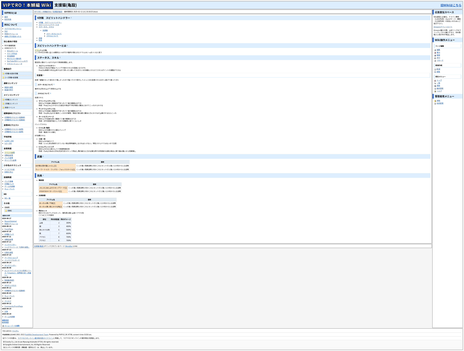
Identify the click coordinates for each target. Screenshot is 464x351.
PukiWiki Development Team (36, 334)
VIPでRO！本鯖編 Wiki (27, 5)
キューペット (9, 189)
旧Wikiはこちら (451, 5)
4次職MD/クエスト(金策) (13, 129)
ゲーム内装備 (9, 186)
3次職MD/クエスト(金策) (13, 131)
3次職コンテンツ (11, 103)
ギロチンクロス (10, 285)
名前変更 (440, 103)
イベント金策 (9, 152)
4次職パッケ (9, 184)
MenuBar (68, 246)
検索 (438, 85)
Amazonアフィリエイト (443, 27)
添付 (438, 57)
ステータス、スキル (46, 27)
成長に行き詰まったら (12, 36)
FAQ (6, 31)
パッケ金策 (8, 157)
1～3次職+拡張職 (11, 77)
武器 (40, 38)
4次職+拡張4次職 (11, 73)
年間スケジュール (11, 34)
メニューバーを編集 (12, 325)
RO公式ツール (12, 51)
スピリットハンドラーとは (49, 24)
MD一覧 (7, 198)
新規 (438, 69)
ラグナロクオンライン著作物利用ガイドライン (35, 338)
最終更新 (440, 88)
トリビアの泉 (9, 169)
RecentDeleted (10, 221)
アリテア (7, 301)
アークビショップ (11, 257)
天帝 (6, 311)
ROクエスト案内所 (14, 58)
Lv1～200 (8, 143)
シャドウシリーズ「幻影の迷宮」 (17, 247)
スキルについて (52, 36)
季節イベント (10, 107)
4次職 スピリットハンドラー (50, 22)
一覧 (438, 83)
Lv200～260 (9, 141)
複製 (438, 71)
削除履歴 (5, 322)
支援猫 (45, 30)
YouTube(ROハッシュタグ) (17, 61)
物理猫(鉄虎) (9, 280)
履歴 (438, 55)
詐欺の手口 (8, 172)
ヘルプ (439, 91)
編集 (438, 50)
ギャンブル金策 (10, 160)
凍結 (438, 100)
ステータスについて (54, 33)
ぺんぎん (15, 331)
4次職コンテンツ (11, 99)
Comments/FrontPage (13, 306)
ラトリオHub (12, 53)
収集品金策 (8, 155)
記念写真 (7, 19)
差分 (438, 52)
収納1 (9, 210)
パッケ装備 (8, 181)
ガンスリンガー (10, 265)
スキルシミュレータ (14, 64)
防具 (40, 40)
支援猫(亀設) (57, 11)
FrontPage (8, 229)
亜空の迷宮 (8, 87)
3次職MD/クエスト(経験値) (14, 120)
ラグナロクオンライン (12, 28)
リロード (440, 60)
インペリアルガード (12, 260)
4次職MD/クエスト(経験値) (14, 117)
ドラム (37, 50)
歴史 (6, 17)
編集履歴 (5, 320)
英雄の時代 (8, 90)
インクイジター (10, 244)
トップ (439, 80)
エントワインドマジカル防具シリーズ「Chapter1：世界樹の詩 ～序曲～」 (18, 272)
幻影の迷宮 (8, 252)
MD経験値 (11, 56)
